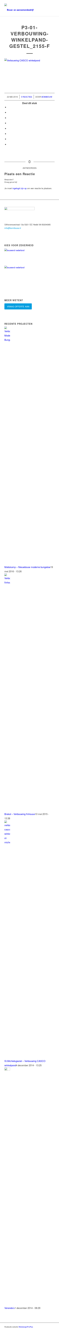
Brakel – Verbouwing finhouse (19, 814)
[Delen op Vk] (9, 133)
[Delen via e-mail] (9, 144)
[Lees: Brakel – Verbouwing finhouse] (7, 582)
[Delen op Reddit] (9, 138)
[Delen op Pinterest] (9, 117)
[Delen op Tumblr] (9, 128)
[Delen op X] (9, 112)
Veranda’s (9, 1308)
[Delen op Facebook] (9, 107)
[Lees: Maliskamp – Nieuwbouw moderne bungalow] (7, 339)
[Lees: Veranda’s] (7, 1069)
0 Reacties (26, 96)
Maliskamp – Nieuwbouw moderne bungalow (27, 567)
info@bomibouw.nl (12, 227)
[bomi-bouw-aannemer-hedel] (24, 9)
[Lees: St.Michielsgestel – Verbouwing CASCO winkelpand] (7, 842)
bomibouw (47, 96)
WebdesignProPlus (26, 1326)
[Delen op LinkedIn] (9, 123)
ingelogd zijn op (19, 188)
